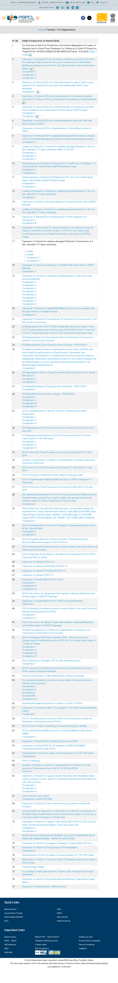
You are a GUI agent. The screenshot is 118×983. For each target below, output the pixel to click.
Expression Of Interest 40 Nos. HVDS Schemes (44, 886)
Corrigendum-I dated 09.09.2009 (37, 799)
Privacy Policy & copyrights (89, 941)
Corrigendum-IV (29, 406)
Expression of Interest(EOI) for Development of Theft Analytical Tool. (55, 217)
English (92, 51)
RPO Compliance (42, 949)
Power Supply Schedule (13, 917)
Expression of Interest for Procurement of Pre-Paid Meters (50, 847)
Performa (26, 771)
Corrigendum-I (29, 315)
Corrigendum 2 (29, 75)
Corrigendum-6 (29, 298)
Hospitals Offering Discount (46, 941)
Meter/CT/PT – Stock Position (47, 937)
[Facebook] (83, 18)
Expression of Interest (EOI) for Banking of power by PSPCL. (50, 741)
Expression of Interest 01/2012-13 (38, 562)
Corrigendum (28, 223)
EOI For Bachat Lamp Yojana (35, 796)
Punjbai (25, 55)
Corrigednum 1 (29, 170)
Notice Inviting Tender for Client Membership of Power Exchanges (53, 676)
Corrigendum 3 (29, 78)
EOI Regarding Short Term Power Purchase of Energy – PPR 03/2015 (54, 345)
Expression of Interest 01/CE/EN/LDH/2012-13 (44, 571)
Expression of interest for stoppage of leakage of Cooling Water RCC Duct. (57, 843)
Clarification (27, 604)
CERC (59, 909)
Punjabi (30, 254)
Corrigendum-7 (29, 301)
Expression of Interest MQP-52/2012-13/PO (42, 579)
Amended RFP (29, 696)
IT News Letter (40, 945)
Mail (92, 2)
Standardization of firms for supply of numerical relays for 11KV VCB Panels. (58, 753)
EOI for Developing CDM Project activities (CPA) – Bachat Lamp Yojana (55, 637)
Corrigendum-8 (29, 304)
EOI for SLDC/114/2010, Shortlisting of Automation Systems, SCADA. (54, 726)
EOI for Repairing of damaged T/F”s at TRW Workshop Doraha (51, 660)
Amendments (28, 693)
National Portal (10, 909)
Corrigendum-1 (29, 271)
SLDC (6, 921)
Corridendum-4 (29, 291)
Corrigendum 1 (29, 72)
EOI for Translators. (31, 761)
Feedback (83, 949)
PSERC (59, 913)
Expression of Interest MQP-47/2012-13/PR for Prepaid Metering (52, 601)
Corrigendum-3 (29, 288)
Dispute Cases (10, 937)
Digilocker (8, 952)
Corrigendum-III (29, 403)
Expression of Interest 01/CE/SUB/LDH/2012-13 (44, 566)
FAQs (6, 949)
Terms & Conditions (87, 945)
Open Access (62, 917)
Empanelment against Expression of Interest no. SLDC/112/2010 (52, 703)
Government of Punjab (13, 913)
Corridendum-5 (29, 294)
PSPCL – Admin (10, 941)
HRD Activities (10, 945)
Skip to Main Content (46, 7)
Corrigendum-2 (29, 285)
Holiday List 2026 (86, 937)
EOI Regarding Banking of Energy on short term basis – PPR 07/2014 (54, 386)
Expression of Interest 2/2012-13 (37, 575)
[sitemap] (68, 7)
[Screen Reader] (62, 7)
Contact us (103, 2)
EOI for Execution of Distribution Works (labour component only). (52, 475)
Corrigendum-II (29, 382)
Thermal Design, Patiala (33, 867)
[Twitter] (89, 18)
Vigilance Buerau (64, 921)
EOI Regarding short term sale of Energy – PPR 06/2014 (48, 394)
